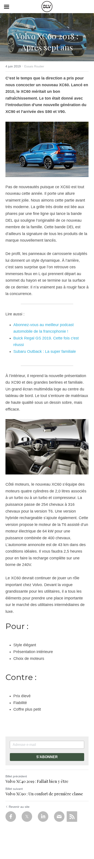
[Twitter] (27, 816)
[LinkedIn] (43, 816)
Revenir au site (19, 806)
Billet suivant (14, 788)
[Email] (59, 816)
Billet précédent (16, 776)
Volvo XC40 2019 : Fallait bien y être (36, 781)
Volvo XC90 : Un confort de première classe (44, 793)
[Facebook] (10, 816)
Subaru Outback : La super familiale (44, 351)
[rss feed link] (72, 816)
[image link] (47, 6)
